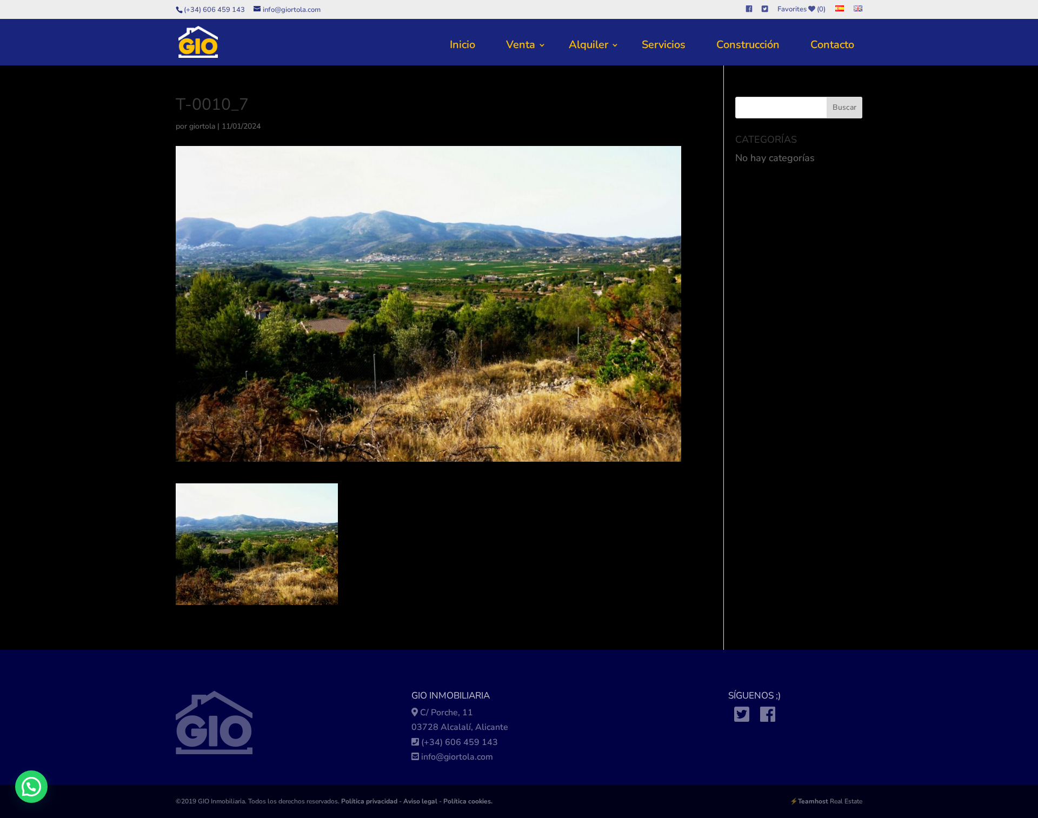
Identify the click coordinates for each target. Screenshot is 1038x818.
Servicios (664, 44)
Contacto (832, 44)
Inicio (462, 44)
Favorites (801, 9)
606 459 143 (471, 742)
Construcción (748, 44)
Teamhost (813, 801)
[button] (31, 786)
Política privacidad (369, 801)
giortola (202, 126)
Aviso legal (420, 801)
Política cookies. (468, 801)
